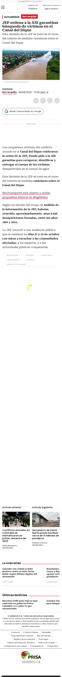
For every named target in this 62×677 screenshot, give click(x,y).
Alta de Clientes (44, 636)
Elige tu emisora (51, 9)
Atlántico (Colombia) (16, 264)
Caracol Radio (14, 7)
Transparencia (36, 646)
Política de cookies (46, 643)
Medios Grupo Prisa (31, 662)
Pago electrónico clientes (22, 636)
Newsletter (46, 632)
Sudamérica (46, 255)
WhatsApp (57, 100)
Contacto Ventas (30, 632)
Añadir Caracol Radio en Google (25, 111)
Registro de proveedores (24, 639)
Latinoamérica (13, 260)
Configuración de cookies (15, 646)
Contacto (15, 632)
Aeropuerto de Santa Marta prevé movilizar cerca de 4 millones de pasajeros (45, 534)
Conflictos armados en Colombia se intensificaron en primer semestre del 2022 (16, 536)
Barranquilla (9, 92)
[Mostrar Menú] (3, 7)
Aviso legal (43, 639)
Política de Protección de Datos (21, 643)
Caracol (7, 89)
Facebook (36, 100)
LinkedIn (50, 100)
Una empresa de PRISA (31, 655)
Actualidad (11, 17)
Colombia (29, 255)
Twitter (43, 100)
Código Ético (52, 646)
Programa (32, 8)
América (30, 260)
